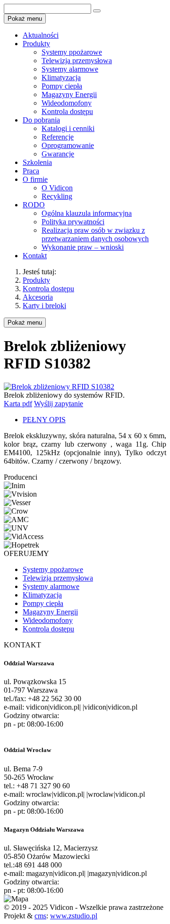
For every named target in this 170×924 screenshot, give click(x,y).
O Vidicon (57, 188)
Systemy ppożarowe (72, 52)
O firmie (35, 179)
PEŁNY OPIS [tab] (44, 420)
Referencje (58, 137)
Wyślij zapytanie (58, 404)
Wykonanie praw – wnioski (83, 247)
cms (40, 916)
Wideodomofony (67, 103)
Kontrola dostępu (67, 111)
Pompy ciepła (62, 86)
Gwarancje (58, 154)
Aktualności (41, 35)
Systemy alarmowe (70, 69)
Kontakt (35, 256)
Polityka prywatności (73, 222)
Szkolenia (37, 162)
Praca (31, 171)
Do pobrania (41, 120)
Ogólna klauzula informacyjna (87, 213)
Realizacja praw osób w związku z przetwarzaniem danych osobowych (95, 234)
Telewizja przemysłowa (77, 61)
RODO (34, 205)
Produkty (36, 44)
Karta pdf (18, 404)
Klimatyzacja (61, 78)
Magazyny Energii (69, 94)
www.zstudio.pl (73, 916)
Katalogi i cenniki (68, 128)
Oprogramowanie (68, 145)
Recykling (57, 196)
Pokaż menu (25, 322)
